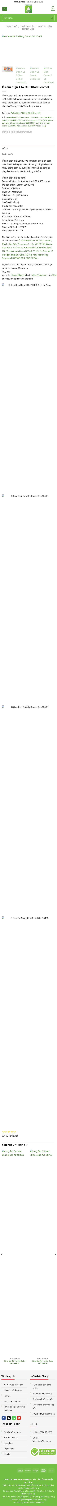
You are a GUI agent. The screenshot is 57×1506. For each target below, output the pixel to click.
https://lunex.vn (39, 275)
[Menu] (4, 9)
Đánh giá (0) (7, 154)
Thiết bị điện (27, 26)
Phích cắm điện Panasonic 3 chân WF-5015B (23, 244)
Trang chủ (11, 26)
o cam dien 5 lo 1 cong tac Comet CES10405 (33, 120)
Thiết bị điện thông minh (30, 113)
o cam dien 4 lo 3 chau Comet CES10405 (22, 117)
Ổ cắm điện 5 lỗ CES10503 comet (35, 240)
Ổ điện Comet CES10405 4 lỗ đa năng (31, 126)
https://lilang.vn (18, 275)
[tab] (28, 148)
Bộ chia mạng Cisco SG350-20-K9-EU (24, 251)
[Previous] (6, 49)
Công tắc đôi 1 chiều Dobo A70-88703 (42, 1362)
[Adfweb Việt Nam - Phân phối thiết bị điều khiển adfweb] (28, 9)
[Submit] (52, 18)
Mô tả (5, 148)
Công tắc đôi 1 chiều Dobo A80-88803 (14, 1362)
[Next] (50, 49)
